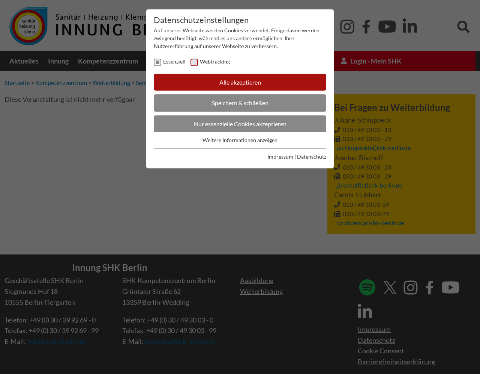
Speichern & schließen (240, 102)
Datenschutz (311, 156)
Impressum (280, 156)
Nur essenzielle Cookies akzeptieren (240, 123)
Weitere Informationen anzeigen (240, 140)
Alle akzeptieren (240, 82)
